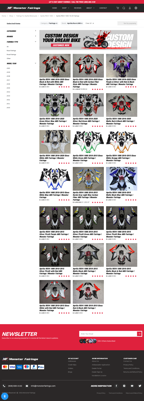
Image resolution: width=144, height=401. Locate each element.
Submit (139, 334)
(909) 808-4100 (89, 2)
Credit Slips (72, 365)
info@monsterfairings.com (43, 386)
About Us (95, 361)
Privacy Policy (128, 365)
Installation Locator (99, 376)
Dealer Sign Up (97, 372)
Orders (70, 368)
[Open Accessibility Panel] (4, 396)
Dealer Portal (96, 368)
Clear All (88, 23)
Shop (11, 16)
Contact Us (127, 361)
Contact (103, 8)
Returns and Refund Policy (132, 372)
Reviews (77, 8)
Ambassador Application (101, 365)
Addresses (72, 361)
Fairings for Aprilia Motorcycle (26, 16)
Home (54, 8)
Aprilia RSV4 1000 (46, 16)
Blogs (70, 372)
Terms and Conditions (131, 368)
